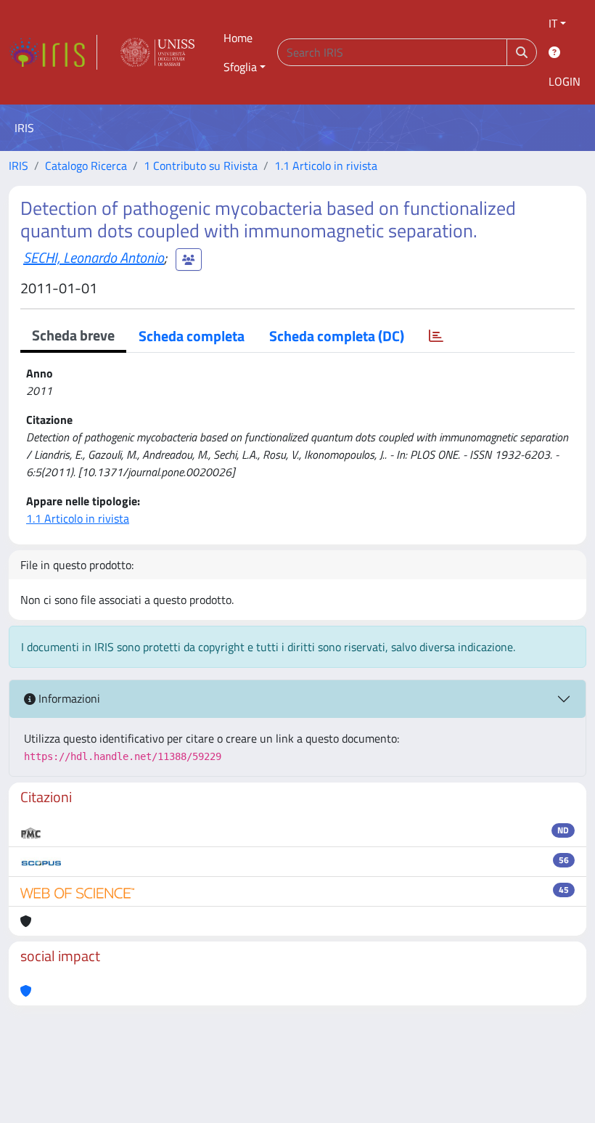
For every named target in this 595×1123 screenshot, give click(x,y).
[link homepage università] (157, 52)
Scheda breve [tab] (73, 335)
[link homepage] (53, 52)
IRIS (18, 165)
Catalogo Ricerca (86, 165)
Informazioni (68, 698)
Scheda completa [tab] (192, 335)
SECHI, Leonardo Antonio (93, 257)
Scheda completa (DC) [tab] (336, 335)
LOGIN (564, 81)
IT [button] (553, 23)
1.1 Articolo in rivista (325, 165)
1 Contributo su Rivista (201, 165)
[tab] (436, 336)
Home (238, 37)
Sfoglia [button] (240, 66)
